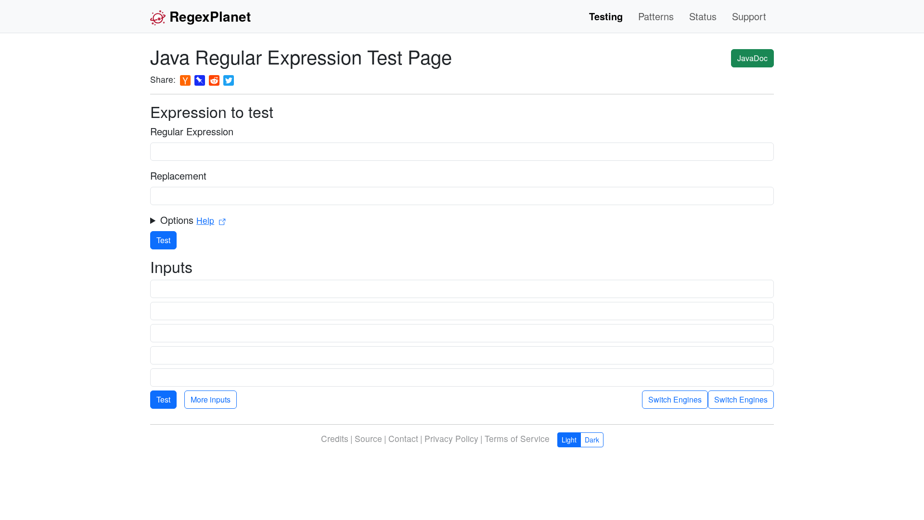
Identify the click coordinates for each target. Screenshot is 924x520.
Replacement (178, 175)
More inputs (211, 399)
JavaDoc (752, 58)
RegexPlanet (210, 16)
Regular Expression (191, 131)
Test (163, 240)
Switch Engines (741, 399)
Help (205, 220)
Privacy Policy (451, 438)
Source (368, 438)
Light (569, 439)
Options (187, 220)
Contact (403, 438)
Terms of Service (517, 438)
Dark (592, 439)
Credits (334, 438)
